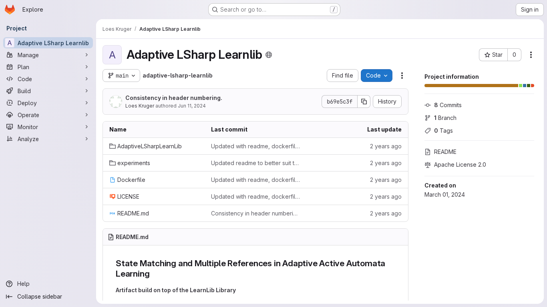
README (445, 151)
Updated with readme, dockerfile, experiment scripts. (255, 146)
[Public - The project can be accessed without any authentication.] (268, 55)
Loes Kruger (139, 106)
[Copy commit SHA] (364, 101)
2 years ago (386, 146)
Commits (448, 105)
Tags (443, 130)
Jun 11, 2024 (192, 106)
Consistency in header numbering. (173, 97)
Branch (445, 117)
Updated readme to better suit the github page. (255, 162)
